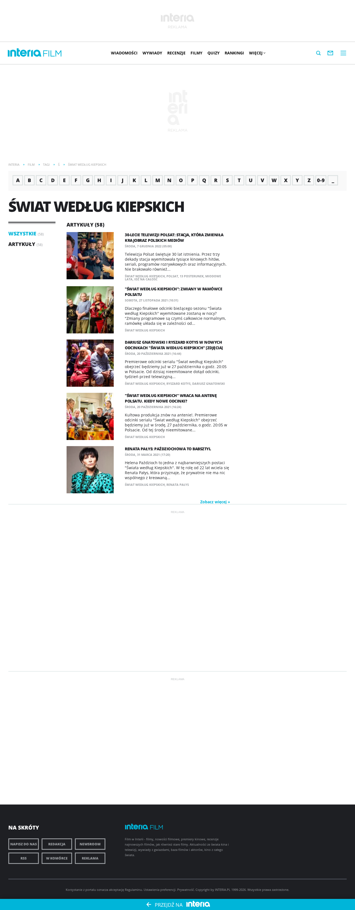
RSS (24, 858)
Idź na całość (146, 279)
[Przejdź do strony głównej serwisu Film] (52, 54)
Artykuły (21, 244)
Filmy (196, 53)
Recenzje (176, 53)
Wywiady (152, 53)
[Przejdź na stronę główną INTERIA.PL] (24, 53)
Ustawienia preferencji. (160, 890)
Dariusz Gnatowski (208, 383)
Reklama (90, 858)
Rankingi (234, 53)
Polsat (172, 276)
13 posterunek (192, 276)
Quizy (213, 53)
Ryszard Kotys (178, 383)
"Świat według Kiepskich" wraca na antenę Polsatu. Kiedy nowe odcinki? (171, 398)
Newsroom (90, 844)
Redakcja (56, 844)
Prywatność (185, 890)
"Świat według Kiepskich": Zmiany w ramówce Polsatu (173, 291)
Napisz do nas (23, 844)
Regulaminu (133, 890)
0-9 (321, 180)
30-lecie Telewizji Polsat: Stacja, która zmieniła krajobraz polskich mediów (174, 237)
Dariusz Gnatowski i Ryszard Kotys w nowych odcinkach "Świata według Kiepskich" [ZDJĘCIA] (174, 345)
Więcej (256, 53)
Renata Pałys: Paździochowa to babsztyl (168, 448)
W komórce (57, 858)
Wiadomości (124, 53)
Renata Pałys (177, 484)
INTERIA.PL (222, 890)
